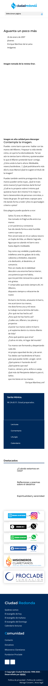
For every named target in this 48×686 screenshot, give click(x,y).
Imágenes (11, 47)
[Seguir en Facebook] (7, 662)
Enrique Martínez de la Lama (19, 44)
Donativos (9, 645)
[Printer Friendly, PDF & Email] (37, 55)
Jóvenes (10, 40)
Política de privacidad (16, 680)
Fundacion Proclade (13, 654)
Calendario (15, 443)
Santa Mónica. (14, 397)
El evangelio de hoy (13, 614)
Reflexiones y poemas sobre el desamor (28, 483)
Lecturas (14, 424)
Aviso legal (39, 682)
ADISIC (23, 674)
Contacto (9, 640)
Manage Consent (26, 682)
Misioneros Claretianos (15, 649)
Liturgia (14, 437)
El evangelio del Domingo (16, 621)
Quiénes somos (11, 610)
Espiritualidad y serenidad (30, 496)
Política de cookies (34, 680)
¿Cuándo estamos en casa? (28, 469)
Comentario (16, 431)
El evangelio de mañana (15, 618)
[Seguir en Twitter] (12, 662)
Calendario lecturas (13, 625)
